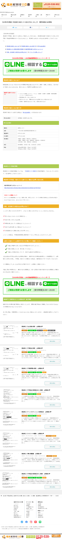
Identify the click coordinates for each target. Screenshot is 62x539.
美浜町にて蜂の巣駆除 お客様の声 (31, 453)
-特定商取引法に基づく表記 (42, 508)
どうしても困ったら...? (35, 52)
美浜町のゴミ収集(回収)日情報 (15, 49)
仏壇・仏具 (40, 330)
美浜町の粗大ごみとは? (13, 46)
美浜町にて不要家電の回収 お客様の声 (33, 368)
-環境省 (39, 512)
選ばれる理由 (13, 15)
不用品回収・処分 (32, 330)
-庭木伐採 (27, 514)
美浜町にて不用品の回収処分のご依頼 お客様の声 (36, 390)
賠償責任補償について (17, 515)
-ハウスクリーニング (29, 509)
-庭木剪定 (27, 515)
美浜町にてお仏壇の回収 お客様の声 (32, 326)
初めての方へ (4, 15)
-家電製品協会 (40, 515)
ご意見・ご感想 (39, 15)
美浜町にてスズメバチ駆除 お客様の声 (33, 433)
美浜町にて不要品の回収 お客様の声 (32, 348)
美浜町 (45, 330)
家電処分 (39, 372)
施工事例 (30, 15)
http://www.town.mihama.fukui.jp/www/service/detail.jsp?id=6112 (22, 187)
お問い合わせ (57, 15)
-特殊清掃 (27, 511)
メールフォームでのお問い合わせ (47, 8)
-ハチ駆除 (27, 512)
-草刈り (27, 517)
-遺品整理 (27, 505)
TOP (27, 495)
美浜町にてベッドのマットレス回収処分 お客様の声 (36, 411)
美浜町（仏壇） (51, 330)
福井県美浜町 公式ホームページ (34, 49)
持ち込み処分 (41, 46)
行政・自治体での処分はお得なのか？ (17, 52)
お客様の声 (22, 15)
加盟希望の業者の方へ (17, 517)
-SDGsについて (40, 514)
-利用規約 (39, 505)
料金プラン (48, 15)
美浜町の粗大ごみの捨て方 (28, 46)
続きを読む (52, 341)
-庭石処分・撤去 (29, 508)
